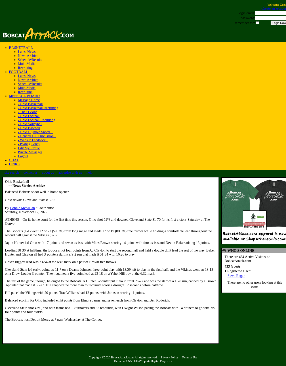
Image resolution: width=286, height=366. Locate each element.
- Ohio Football (29, 116)
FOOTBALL (18, 72)
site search (11, 172)
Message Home (29, 100)
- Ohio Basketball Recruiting (38, 108)
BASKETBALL (21, 48)
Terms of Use (189, 357)
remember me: (245, 23)
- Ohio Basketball (30, 104)
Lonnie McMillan (22, 208)
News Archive (28, 56)
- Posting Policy (29, 144)
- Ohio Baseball (29, 128)
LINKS (14, 164)
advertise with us (70, 172)
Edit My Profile (29, 148)
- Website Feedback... (33, 140)
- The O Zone (27, 112)
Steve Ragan (236, 276)
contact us (30, 172)
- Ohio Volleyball (30, 124)
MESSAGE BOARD (24, 96)
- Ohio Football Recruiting (36, 120)
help (89, 172)
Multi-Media (27, 64)
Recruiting (25, 68)
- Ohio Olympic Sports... (35, 132)
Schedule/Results (30, 60)
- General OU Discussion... (37, 136)
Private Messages (30, 152)
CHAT (14, 160)
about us (48, 172)
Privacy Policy (170, 357)
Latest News (27, 52)
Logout (23, 156)
